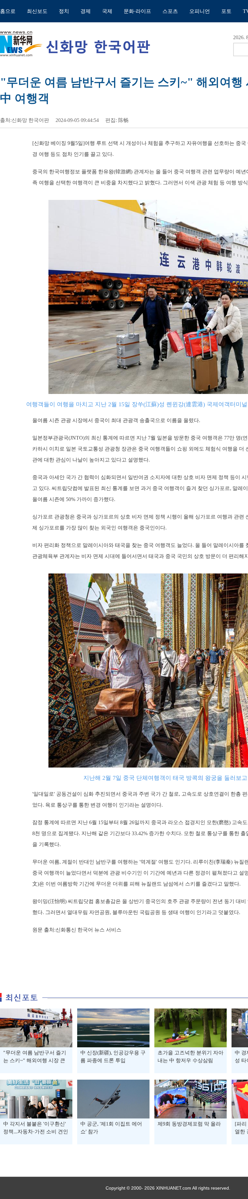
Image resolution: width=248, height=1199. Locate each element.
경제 (85, 11)
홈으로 (8, 11)
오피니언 (199, 11)
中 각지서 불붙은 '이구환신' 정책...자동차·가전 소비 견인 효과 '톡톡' (35, 1131)
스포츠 (170, 11)
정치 (64, 11)
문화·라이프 (137, 11)
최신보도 (37, 11)
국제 (107, 11)
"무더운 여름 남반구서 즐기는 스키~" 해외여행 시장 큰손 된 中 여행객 (34, 1060)
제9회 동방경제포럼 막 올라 (189, 1124)
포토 (226, 11)
